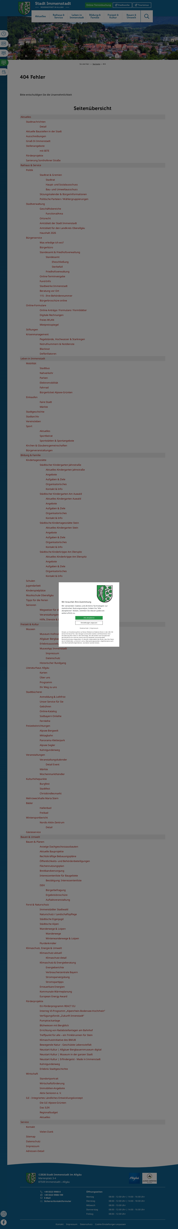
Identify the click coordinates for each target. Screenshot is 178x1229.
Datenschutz (84, 628)
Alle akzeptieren (89, 618)
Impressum (94, 628)
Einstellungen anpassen (89, 623)
